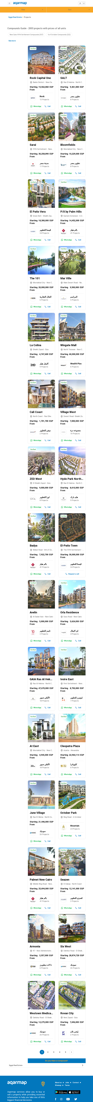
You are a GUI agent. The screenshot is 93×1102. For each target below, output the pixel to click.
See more (12, 41)
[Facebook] (55, 1099)
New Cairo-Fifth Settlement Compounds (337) (26, 35)
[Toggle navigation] (9, 3)
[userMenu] (82, 3)
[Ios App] (74, 1092)
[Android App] (61, 1092)
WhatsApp (37, 106)
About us (58, 1082)
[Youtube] (68, 1099)
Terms (67, 1085)
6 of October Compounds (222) (59, 35)
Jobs (67, 1082)
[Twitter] (75, 1099)
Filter (23, 10)
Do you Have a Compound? (56, 1061)
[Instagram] (61, 1099)
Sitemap (58, 1085)
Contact (76, 1082)
